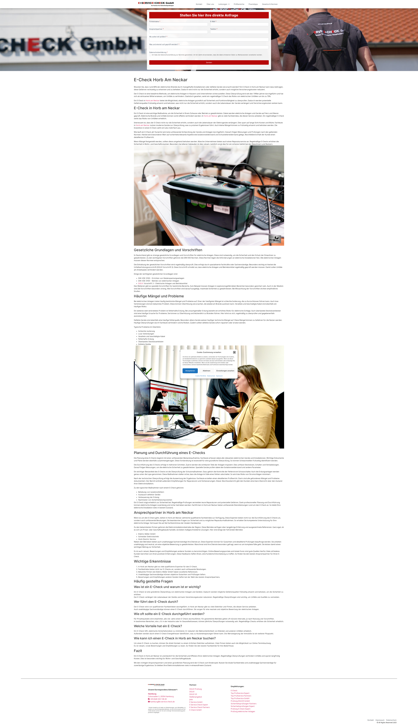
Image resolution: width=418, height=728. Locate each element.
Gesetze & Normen (270, 4)
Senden (209, 62)
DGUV (140, 283)
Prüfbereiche (239, 4)
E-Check (234, 690)
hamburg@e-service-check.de (162, 701)
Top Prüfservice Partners (241, 696)
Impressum (219, 376)
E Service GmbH (195, 702)
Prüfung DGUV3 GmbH (240, 701)
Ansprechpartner (156, 29)
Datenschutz (211, 376)
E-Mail (213, 21)
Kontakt (199, 4)
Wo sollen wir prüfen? (158, 37)
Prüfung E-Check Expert (240, 709)
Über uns (210, 4)
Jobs (191, 699)
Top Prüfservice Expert (240, 693)
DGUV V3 (193, 694)
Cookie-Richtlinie (200, 376)
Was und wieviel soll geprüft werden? (164, 44)
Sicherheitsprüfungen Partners (243, 703)
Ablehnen (206, 371)
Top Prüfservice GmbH (240, 698)
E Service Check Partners (199, 707)
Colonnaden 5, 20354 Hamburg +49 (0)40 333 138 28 (161, 696)
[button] (234, 352)
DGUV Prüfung (195, 689)
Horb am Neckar (152, 100)
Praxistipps (253, 4)
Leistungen (222, 4)
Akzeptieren (190, 371)
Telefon (213, 29)
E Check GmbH (195, 710)
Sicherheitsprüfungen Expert (243, 706)
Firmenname (154, 21)
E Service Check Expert (199, 704)
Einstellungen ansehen (225, 371)
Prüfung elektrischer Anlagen (243, 711)
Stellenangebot (195, 697)
